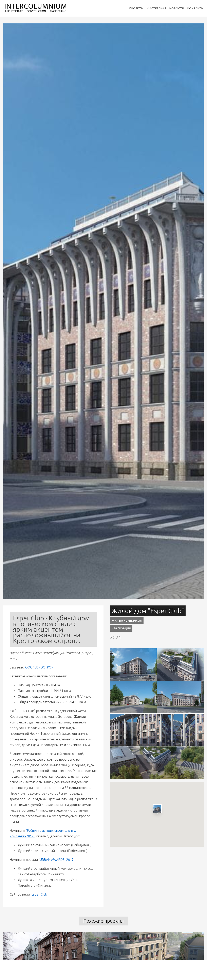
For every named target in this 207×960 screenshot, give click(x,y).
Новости (176, 8)
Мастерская (156, 8)
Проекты (136, 8)
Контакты (195, 8)
